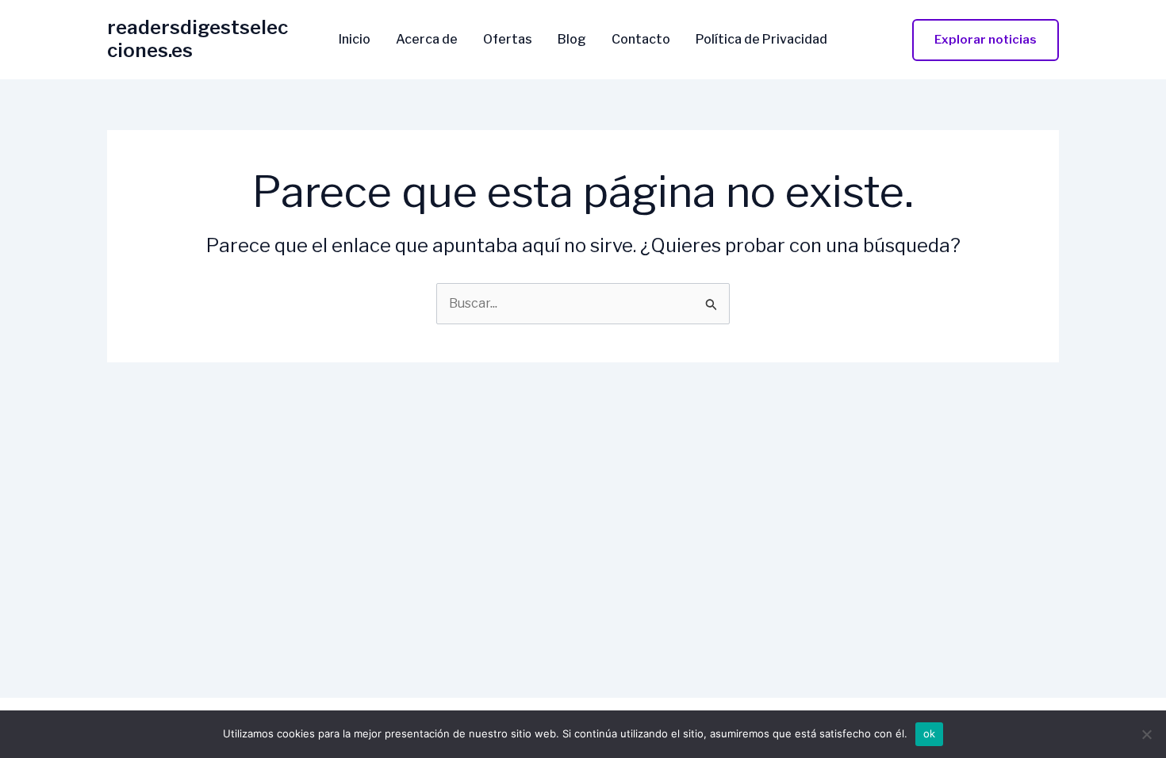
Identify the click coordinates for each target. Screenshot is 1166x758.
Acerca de (427, 39)
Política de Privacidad (761, 39)
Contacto (641, 39)
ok (929, 733)
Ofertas (507, 39)
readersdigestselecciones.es (197, 39)
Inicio (354, 39)
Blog (572, 39)
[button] (985, 40)
